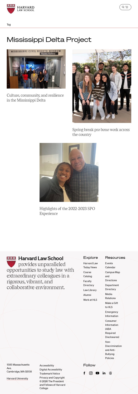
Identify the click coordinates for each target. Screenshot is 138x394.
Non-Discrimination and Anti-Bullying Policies (113, 350)
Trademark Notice (50, 373)
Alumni (87, 295)
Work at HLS (90, 299)
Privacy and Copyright (52, 377)
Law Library (90, 290)
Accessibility (47, 365)
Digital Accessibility (51, 369)
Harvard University (17, 378)
